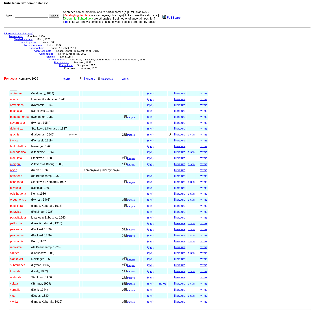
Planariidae (66, 65)
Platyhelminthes (23, 39)
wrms (125, 78)
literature (89, 78)
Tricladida (50, 56)
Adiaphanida (46, 53)
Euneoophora (37, 47)
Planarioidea (61, 62)
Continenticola (57, 59)
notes (162, 283)
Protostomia (16, 36)
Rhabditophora (27, 42)
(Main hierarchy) (18, 33)
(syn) (66, 78)
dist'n (191, 134)
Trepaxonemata (33, 45)
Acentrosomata (43, 50)
